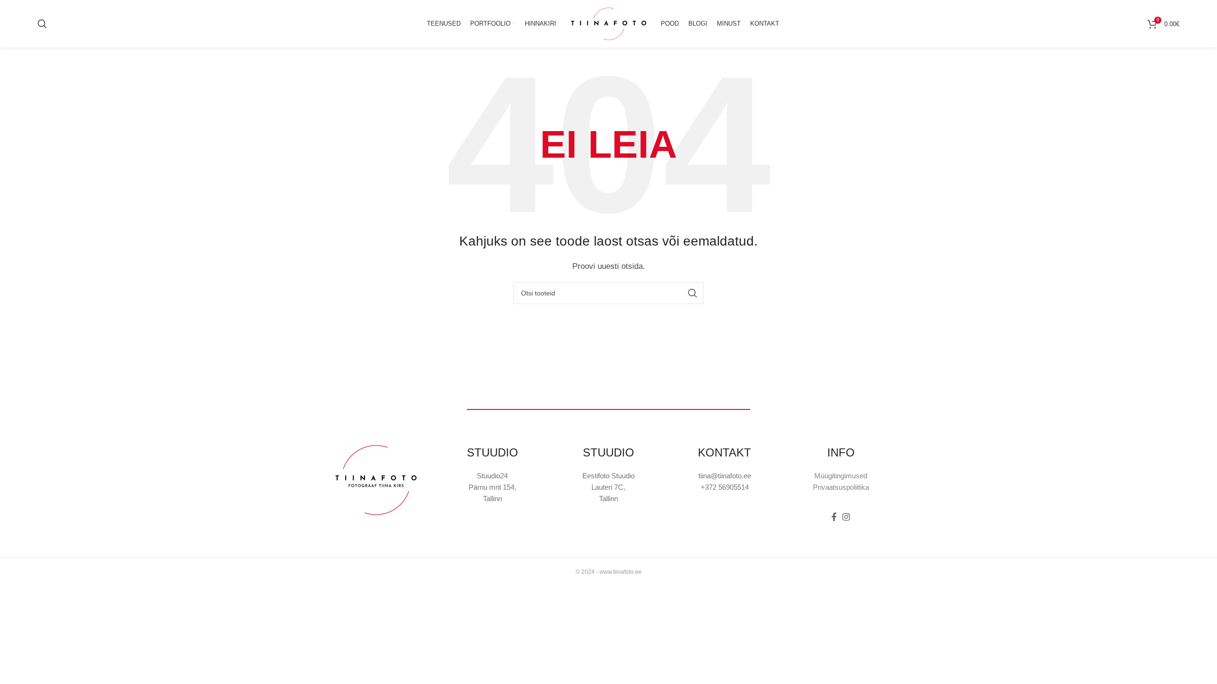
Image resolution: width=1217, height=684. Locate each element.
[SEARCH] (693, 293)
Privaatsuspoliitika (841, 487)
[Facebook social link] (834, 517)
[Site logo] (608, 23)
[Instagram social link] (846, 517)
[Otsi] (42, 23)
